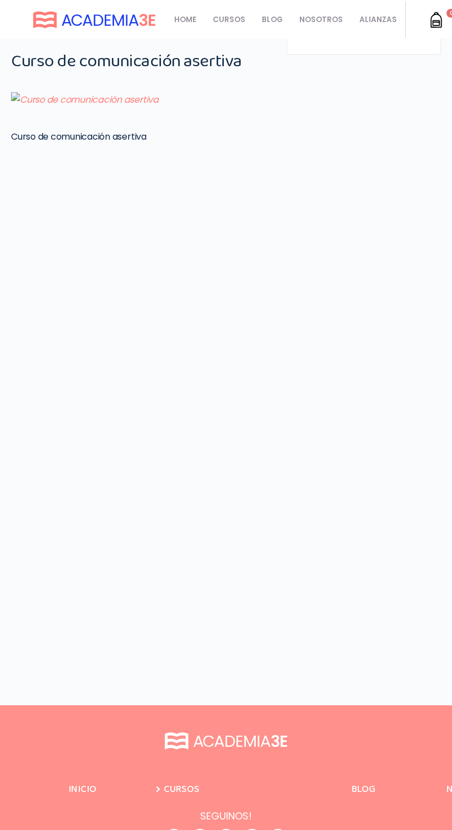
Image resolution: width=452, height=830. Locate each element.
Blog (363, 789)
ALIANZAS (378, 19)
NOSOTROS (321, 19)
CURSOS (229, 19)
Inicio (82, 789)
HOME (185, 19)
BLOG (272, 19)
